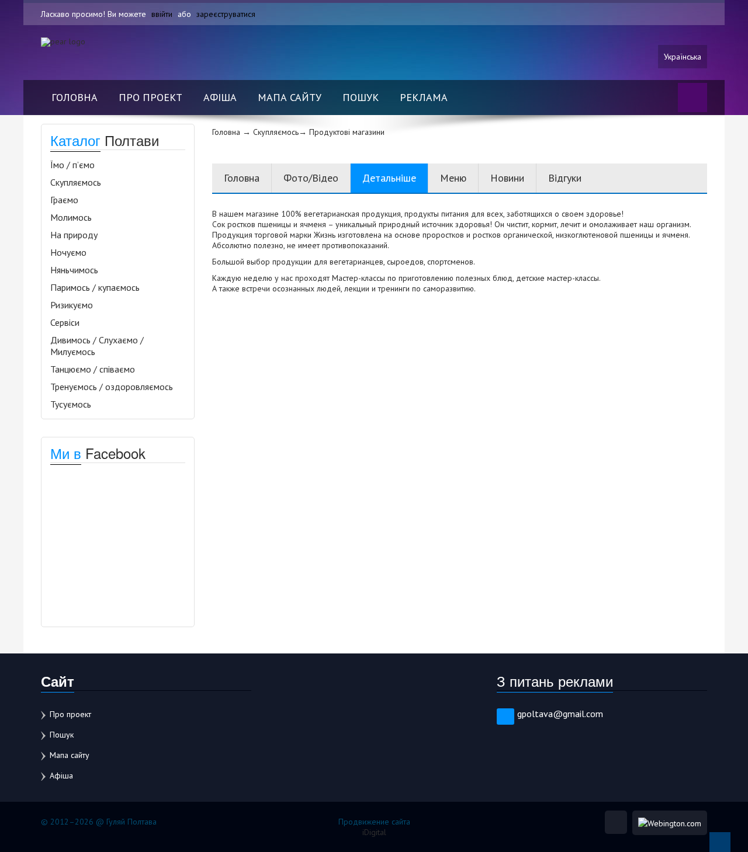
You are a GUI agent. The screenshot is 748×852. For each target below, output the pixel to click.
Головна (74, 97)
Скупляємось (75, 182)
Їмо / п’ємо (72, 165)
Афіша (220, 97)
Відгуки (564, 178)
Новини (507, 178)
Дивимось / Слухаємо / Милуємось (97, 345)
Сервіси (64, 322)
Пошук (360, 97)
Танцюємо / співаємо (92, 369)
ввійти (161, 14)
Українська (682, 56)
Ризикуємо (71, 305)
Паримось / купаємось (95, 287)
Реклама (424, 97)
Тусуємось (70, 404)
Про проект (150, 97)
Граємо (64, 200)
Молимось (71, 217)
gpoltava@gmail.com (560, 713)
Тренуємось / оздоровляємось (111, 386)
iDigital (374, 832)
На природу (74, 235)
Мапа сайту (289, 97)
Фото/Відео (310, 178)
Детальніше (389, 178)
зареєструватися (225, 14)
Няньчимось (74, 270)
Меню (453, 178)
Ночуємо (68, 252)
